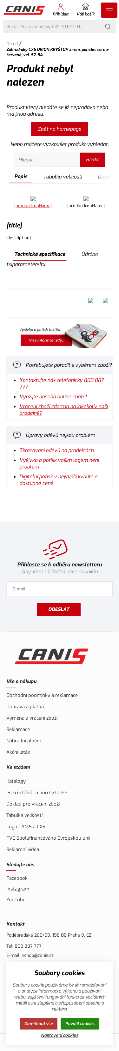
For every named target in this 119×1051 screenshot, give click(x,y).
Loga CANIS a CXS (25, 827)
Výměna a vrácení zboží (31, 718)
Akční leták (18, 752)
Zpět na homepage (59, 129)
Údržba (89, 254)
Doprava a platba (25, 707)
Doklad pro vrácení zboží (33, 804)
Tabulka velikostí (62, 176)
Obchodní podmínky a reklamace (42, 695)
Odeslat (58, 609)
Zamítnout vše (38, 1023)
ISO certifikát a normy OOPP (36, 792)
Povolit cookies (80, 1023)
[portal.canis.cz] (59, 337)
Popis (20, 176)
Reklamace (18, 729)
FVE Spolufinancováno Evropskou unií (48, 838)
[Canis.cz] (24, 9)
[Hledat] (108, 26)
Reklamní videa (22, 849)
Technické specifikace (39, 254)
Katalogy (16, 781)
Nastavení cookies (59, 1035)
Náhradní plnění (23, 741)
